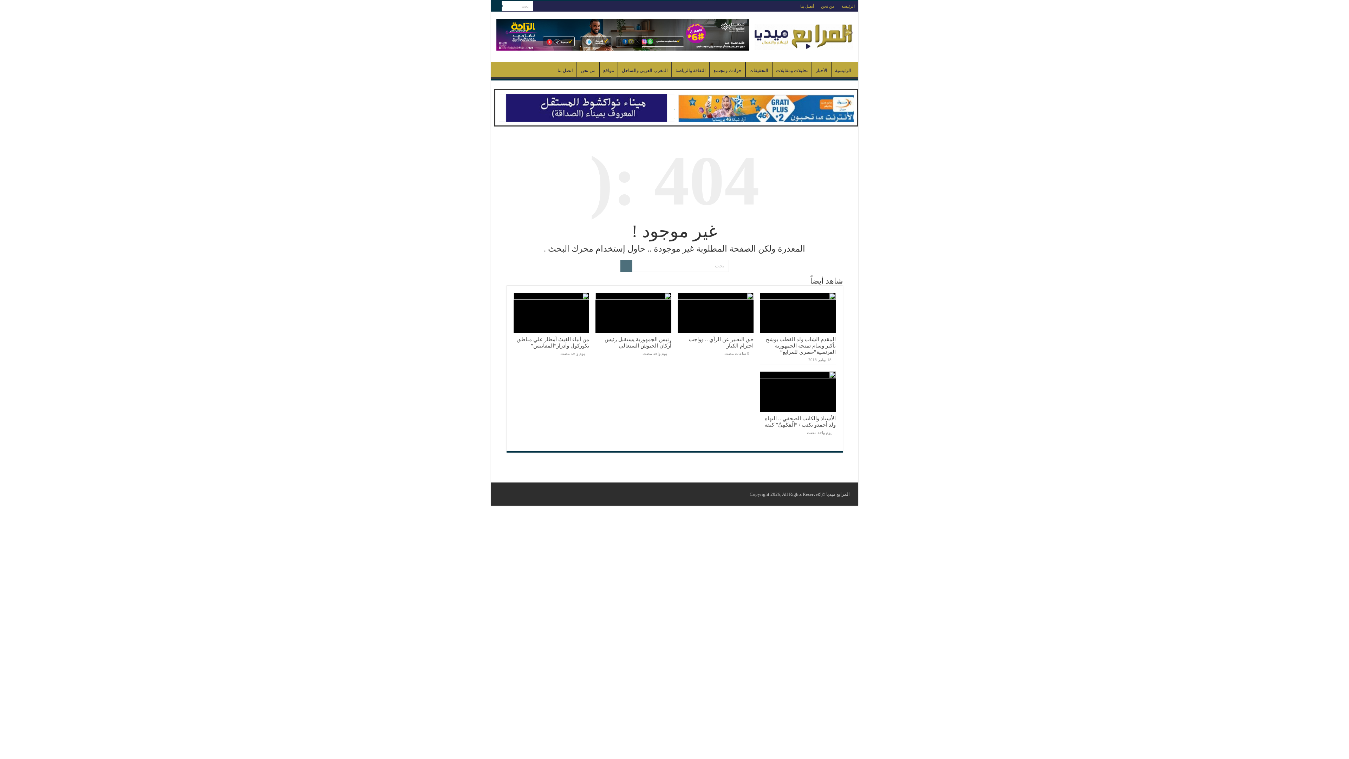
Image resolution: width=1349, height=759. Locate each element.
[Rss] (538, 6)
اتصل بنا (565, 70)
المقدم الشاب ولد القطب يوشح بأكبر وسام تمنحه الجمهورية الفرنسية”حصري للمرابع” (801, 345)
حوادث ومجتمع (727, 70)
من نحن (827, 6)
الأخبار (821, 70)
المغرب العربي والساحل (645, 70)
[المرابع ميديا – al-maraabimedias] (804, 35)
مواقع (608, 70)
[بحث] (496, 6)
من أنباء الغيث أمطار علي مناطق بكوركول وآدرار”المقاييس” (553, 342)
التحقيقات (758, 70)
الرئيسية (843, 70)
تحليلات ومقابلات (792, 70)
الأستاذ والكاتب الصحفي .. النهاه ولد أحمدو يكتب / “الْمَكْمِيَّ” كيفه (800, 421)
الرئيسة (848, 6)
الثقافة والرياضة (691, 70)
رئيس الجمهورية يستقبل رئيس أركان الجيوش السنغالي (638, 342)
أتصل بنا (807, 6)
